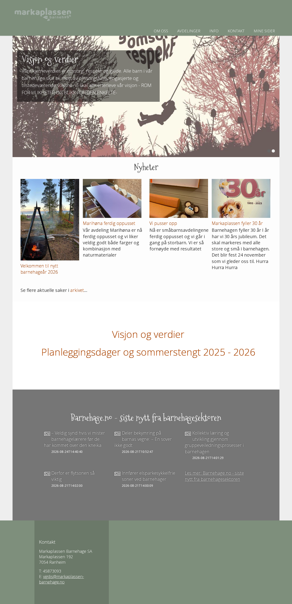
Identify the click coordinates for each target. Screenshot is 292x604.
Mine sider (264, 30)
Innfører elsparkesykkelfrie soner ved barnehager (148, 476)
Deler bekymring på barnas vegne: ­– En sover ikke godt (143, 439)
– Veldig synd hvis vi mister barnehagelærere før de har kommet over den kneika (74, 439)
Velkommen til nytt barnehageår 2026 (39, 269)
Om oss (161, 30)
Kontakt (236, 30)
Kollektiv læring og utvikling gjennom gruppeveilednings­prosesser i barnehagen (214, 442)
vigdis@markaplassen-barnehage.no (61, 579)
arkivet (77, 290)
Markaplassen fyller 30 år (237, 223)
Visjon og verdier (148, 334)
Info (214, 30)
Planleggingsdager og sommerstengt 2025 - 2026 (148, 352)
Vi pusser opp (163, 223)
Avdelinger (188, 30)
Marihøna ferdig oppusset (109, 223)
